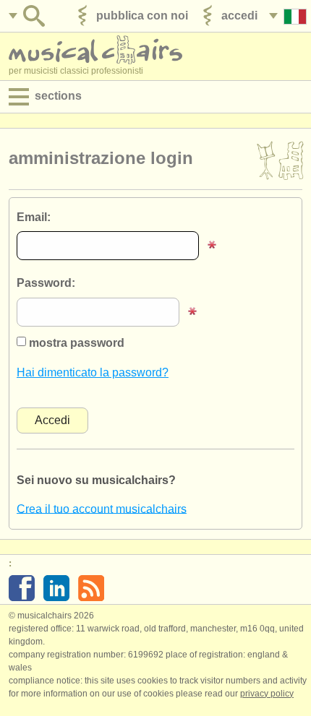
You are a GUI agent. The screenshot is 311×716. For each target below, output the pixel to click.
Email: (34, 217)
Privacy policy (267, 694)
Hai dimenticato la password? (93, 372)
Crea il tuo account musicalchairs (102, 508)
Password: (46, 283)
